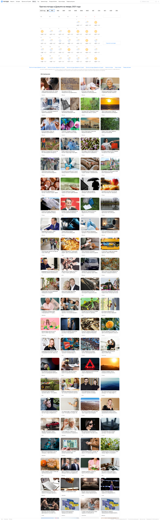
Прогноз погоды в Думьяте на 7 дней (75, 67)
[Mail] (2, 1)
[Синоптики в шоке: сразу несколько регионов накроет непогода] (50, 167)
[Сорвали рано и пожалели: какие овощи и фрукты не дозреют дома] (110, 447)
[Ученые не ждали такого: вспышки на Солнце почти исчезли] (110, 367)
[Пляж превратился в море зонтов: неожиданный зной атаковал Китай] (90, 347)
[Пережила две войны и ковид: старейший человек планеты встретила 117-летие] (110, 87)
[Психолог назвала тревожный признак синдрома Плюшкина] (90, 327)
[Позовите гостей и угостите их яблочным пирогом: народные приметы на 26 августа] (110, 187)
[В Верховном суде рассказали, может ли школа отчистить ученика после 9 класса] (70, 367)
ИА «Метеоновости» (155, 519)
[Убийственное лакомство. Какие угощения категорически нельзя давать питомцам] (50, 87)
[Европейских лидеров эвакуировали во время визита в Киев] (110, 507)
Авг (93, 10)
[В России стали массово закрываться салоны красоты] (90, 87)
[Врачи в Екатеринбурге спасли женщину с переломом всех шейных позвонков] (50, 447)
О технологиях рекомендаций (133, 519)
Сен (99, 10)
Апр (70, 10)
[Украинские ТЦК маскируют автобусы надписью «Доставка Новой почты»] (90, 267)
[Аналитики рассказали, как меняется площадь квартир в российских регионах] (50, 487)
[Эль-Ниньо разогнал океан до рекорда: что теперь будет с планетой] (110, 387)
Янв (52, 10)
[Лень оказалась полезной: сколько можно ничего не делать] (90, 247)
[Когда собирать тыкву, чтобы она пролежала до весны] (50, 467)
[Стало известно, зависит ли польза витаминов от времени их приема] (70, 427)
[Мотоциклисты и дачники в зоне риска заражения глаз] (110, 167)
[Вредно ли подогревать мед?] (70, 487)
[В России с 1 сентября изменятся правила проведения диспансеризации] (50, 107)
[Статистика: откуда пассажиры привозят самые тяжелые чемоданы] (110, 247)
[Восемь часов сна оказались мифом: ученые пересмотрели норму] (90, 487)
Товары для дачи (127, 67)
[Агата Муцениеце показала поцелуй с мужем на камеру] (90, 387)
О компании (6, 519)
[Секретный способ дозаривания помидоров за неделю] (50, 287)
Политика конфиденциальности (121, 519)
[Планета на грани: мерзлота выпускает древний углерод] (50, 207)
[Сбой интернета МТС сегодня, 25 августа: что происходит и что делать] (90, 447)
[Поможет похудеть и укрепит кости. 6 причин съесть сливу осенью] (70, 127)
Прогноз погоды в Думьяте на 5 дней (56, 67)
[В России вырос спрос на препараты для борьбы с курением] (50, 127)
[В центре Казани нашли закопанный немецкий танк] (70, 107)
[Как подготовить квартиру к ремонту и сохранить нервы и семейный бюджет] (110, 467)
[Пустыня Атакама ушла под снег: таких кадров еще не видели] (90, 407)
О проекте (112, 519)
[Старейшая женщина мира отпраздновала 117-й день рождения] (50, 307)
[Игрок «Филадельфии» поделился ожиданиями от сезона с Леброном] (110, 487)
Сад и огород (118, 67)
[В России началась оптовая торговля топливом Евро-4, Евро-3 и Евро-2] (70, 347)
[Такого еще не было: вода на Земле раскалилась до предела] (110, 107)
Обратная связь (142, 519)
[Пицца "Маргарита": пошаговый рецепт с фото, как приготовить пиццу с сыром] (70, 247)
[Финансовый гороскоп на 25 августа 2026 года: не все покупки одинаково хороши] (50, 327)
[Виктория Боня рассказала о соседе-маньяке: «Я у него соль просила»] (90, 427)
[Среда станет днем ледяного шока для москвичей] (110, 127)
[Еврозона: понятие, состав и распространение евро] (70, 447)
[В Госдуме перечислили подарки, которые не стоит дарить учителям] (110, 147)
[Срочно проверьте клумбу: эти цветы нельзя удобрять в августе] (110, 327)
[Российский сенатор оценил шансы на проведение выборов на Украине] (50, 367)
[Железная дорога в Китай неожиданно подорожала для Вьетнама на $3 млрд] (90, 287)
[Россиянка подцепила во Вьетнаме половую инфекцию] (110, 307)
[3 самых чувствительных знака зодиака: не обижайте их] (90, 507)
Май (75, 10)
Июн (81, 10)
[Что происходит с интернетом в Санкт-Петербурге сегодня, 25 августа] (70, 407)
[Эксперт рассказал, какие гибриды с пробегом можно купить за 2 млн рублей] (50, 427)
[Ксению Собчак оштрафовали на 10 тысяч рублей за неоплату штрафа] (70, 207)
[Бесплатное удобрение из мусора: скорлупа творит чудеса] (50, 187)
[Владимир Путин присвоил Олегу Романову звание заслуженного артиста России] (50, 267)
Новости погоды (109, 67)
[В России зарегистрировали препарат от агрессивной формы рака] (90, 227)
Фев (58, 10)
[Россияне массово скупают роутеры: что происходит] (110, 427)
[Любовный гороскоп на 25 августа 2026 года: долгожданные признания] (110, 347)
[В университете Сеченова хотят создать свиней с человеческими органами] (90, 167)
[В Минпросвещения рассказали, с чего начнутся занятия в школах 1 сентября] (70, 387)
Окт (105, 10)
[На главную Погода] (6, 1)
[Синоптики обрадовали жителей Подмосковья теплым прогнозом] (110, 287)
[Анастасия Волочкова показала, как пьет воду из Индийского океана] (50, 407)
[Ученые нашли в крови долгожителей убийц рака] (70, 227)
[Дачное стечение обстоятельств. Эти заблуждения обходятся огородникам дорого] (50, 147)
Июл (87, 10)
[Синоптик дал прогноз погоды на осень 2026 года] (50, 247)
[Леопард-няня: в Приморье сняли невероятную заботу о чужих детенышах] (90, 107)
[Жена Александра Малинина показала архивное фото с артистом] (70, 287)
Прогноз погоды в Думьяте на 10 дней (94, 67)
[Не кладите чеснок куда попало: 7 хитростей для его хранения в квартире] (90, 147)
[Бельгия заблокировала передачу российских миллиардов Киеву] (70, 507)
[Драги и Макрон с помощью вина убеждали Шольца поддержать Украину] (70, 467)
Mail (2, 519)
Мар (64, 10)
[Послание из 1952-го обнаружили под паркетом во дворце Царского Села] (70, 87)
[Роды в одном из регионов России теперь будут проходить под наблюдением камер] (70, 147)
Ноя (111, 10)
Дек (117, 10)
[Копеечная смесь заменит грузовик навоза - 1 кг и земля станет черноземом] (50, 387)
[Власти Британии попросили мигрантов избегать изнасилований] (90, 127)
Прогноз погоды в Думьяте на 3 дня (37, 67)
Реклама (10, 519)
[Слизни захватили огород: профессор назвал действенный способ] (70, 187)
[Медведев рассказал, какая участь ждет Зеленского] (50, 227)
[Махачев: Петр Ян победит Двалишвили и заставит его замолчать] (50, 507)
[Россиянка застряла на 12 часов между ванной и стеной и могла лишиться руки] (70, 167)
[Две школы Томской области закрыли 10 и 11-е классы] (90, 207)
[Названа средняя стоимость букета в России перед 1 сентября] (90, 467)
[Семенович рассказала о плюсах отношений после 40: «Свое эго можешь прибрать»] (50, 347)
